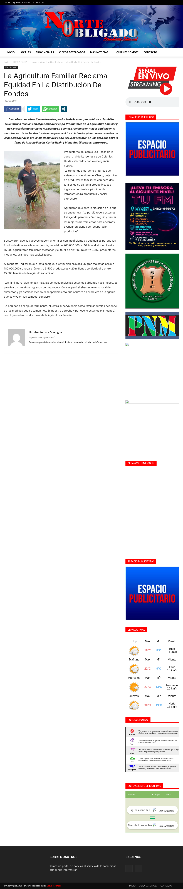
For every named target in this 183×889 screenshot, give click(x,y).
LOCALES (25, 52)
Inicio (6, 62)
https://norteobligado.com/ (41, 337)
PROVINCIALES (45, 52)
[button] (174, 52)
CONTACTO (38, 2)
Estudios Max (53, 885)
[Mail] (176, 2)
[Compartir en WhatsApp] (50, 109)
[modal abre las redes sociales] (64, 109)
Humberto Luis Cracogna (45, 332)
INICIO (7, 2)
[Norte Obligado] (91, 26)
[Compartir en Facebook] (12, 109)
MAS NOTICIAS (99, 52)
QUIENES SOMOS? (21, 2)
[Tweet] (33, 109)
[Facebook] (170, 2)
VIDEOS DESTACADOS (72, 52)
